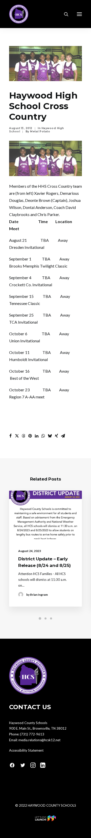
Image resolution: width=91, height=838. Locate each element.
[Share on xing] (56, 436)
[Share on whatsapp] (43, 436)
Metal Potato (40, 131)
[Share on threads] (23, 436)
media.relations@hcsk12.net (39, 740)
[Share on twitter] (17, 436)
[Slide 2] (45, 618)
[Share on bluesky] (50, 436)
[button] (79, 14)
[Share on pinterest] (30, 436)
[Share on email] (63, 436)
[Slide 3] (51, 618)
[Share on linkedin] (37, 436)
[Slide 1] (40, 618)
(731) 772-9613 (32, 734)
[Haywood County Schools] (18, 14)
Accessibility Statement (26, 750)
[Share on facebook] (10, 436)
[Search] (64, 14)
